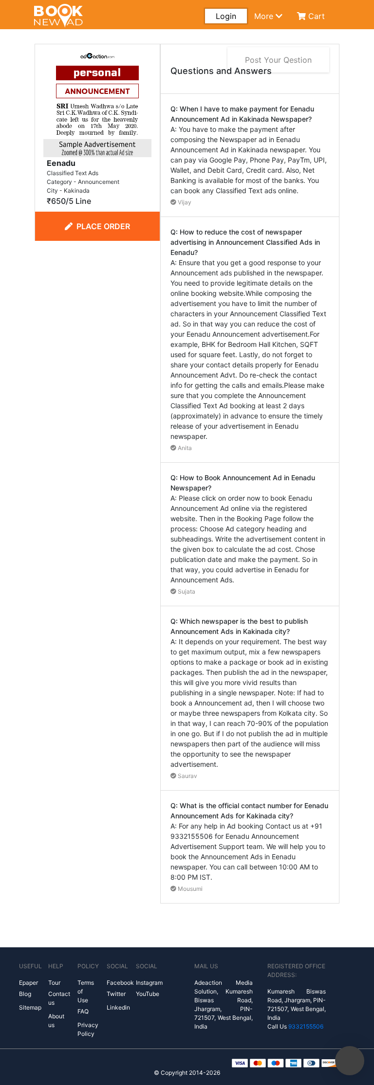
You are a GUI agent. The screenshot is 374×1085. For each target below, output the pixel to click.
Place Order (103, 226)
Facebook (120, 982)
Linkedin (118, 1007)
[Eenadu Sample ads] (97, 102)
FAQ (83, 1011)
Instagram (149, 982)
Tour (54, 982)
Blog (25, 993)
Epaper (28, 982)
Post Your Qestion (278, 60)
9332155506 (305, 1026)
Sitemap (30, 1007)
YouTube (147, 993)
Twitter (116, 993)
